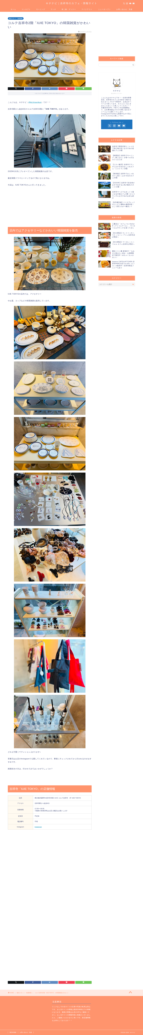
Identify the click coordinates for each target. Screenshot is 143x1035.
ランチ (53, 9)
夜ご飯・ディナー (69, 9)
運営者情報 (13, 1032)
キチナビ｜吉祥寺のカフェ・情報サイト (71, 3)
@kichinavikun (34, 102)
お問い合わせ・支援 (124, 9)
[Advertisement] (50, 206)
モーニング (40, 9)
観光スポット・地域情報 (15, 18)
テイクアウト (87, 9)
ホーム (13, 9)
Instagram (38, 827)
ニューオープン (104, 9)
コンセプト (26, 9)
